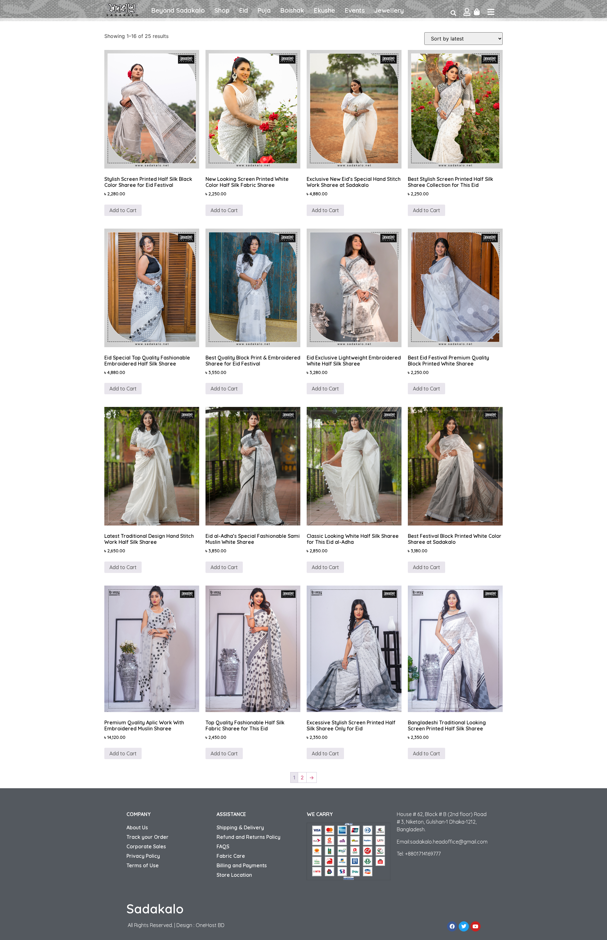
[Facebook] (452, 926)
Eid (243, 10)
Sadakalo (155, 909)
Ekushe (324, 10)
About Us (137, 827)
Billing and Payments (242, 865)
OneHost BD (210, 925)
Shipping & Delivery (240, 827)
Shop (222, 10)
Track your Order (147, 837)
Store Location (234, 875)
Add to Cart (325, 210)
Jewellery (389, 10)
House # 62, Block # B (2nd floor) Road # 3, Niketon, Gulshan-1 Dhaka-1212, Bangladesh (442, 821)
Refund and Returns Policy (248, 837)
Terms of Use (142, 865)
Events (355, 10)
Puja (264, 10)
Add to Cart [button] (123, 210)
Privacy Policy (143, 856)
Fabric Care (231, 856)
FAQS (223, 846)
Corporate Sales (146, 846)
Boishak (292, 10)
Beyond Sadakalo (178, 10)
